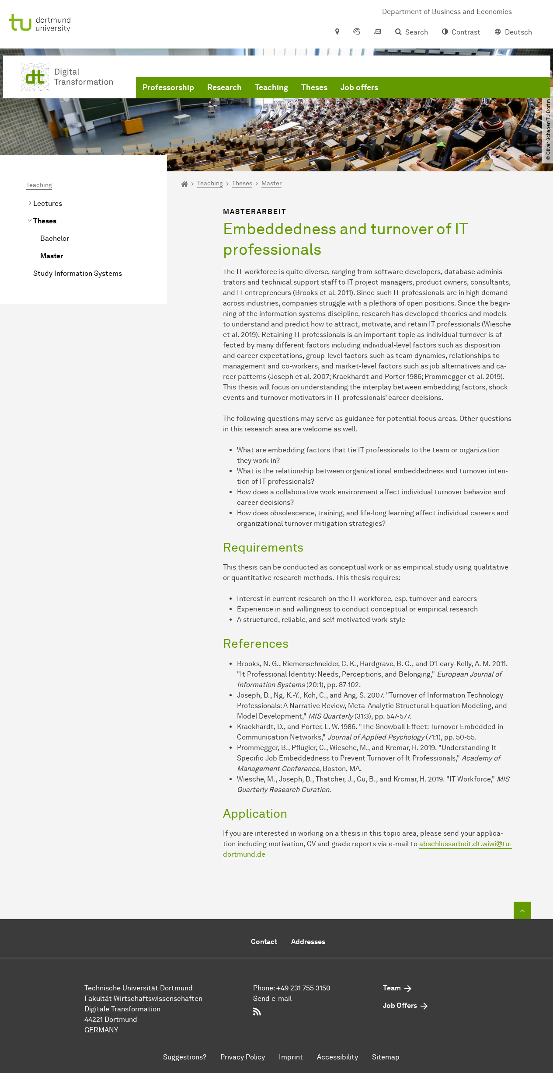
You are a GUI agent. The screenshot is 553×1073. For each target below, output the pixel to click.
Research (224, 87)
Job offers (359, 87)
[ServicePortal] (356, 32)
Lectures (47, 203)
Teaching (271, 87)
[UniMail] (377, 32)
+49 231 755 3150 (303, 988)
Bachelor (54, 238)
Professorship (168, 87)
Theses (314, 87)
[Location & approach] (336, 32)
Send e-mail (272, 998)
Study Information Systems (77, 273)
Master (51, 256)
